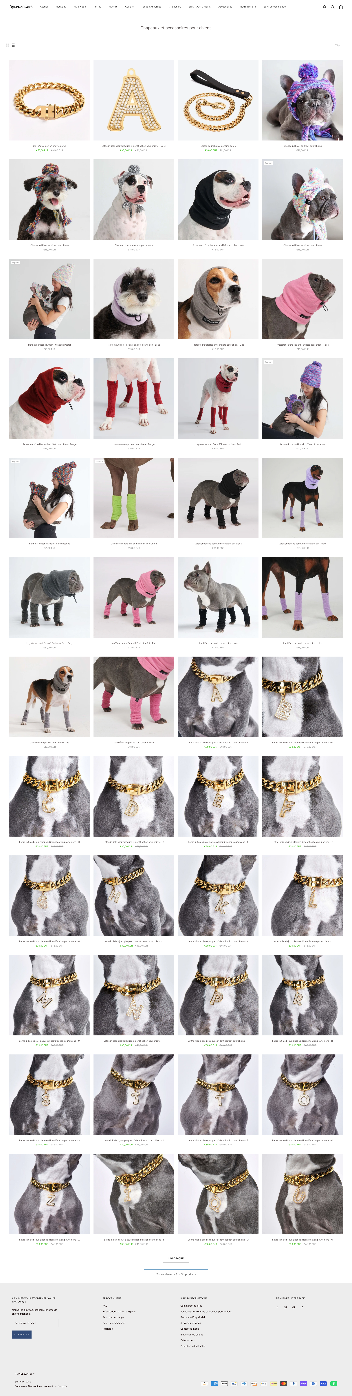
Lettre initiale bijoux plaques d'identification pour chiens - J (134, 1140)
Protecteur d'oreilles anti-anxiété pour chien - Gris (218, 344)
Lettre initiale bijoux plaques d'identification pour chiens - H (134, 941)
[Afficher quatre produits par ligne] (13, 45)
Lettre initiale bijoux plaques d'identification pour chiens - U (302, 1239)
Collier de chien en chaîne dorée (49, 146)
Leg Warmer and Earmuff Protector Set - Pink (134, 643)
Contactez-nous (189, 1328)
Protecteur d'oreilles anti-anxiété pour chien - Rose (302, 344)
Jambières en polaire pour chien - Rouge (134, 444)
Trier (338, 45)
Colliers (129, 6)
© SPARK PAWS (23, 1381)
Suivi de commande (275, 6)
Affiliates (108, 1328)
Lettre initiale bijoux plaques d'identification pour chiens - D (134, 842)
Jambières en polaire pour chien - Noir (218, 643)
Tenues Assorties (151, 6)
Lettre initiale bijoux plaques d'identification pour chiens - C (49, 842)
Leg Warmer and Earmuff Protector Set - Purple (303, 543)
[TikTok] (302, 1307)
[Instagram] (285, 1307)
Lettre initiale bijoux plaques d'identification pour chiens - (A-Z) (134, 146)
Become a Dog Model (192, 1317)
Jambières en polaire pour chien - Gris (49, 742)
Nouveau (61, 6)
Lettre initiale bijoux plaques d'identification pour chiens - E (218, 842)
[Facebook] (277, 1307)
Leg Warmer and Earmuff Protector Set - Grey (49, 643)
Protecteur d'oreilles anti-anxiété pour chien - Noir (218, 245)
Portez (97, 6)
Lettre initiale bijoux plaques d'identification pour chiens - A (218, 742)
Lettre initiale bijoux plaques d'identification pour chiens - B (302, 742)
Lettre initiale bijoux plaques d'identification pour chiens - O (302, 1140)
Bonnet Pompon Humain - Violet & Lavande (302, 444)
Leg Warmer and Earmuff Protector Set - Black (218, 543)
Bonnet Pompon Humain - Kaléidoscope (49, 543)
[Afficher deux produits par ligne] (7, 45)
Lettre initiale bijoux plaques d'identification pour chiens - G (49, 941)
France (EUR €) (23, 1373)
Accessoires (225, 6)
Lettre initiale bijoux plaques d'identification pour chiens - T (218, 1140)
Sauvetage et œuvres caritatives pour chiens (206, 1311)
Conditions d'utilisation (193, 1346)
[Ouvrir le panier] (341, 7)
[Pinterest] (293, 1307)
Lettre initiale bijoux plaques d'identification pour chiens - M (49, 1040)
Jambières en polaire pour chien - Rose (134, 742)
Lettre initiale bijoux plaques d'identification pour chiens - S (49, 1140)
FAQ (105, 1305)
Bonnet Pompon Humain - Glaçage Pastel (49, 344)
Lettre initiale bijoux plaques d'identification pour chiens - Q (218, 1239)
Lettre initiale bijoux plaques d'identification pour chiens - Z (49, 1239)
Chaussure (175, 6)
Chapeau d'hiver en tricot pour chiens (302, 146)
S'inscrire (21, 1334)
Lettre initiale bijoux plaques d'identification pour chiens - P (218, 1040)
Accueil (44, 6)
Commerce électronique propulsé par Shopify (41, 1386)
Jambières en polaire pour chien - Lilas (302, 643)
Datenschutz (187, 1340)
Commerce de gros (191, 1305)
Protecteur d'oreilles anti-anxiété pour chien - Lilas (134, 344)
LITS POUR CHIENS (200, 6)
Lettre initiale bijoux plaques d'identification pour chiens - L (302, 941)
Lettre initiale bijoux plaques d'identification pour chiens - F (302, 842)
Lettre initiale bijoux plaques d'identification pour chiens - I (134, 1239)
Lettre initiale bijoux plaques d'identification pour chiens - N (134, 1040)
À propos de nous (190, 1323)
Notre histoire (248, 6)
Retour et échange (113, 1317)
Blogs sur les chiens (191, 1334)
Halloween (80, 6)
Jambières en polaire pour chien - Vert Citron (134, 543)
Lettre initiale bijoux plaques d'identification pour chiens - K (218, 941)
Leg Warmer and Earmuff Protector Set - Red (218, 444)
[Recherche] (333, 7)
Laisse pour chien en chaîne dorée (218, 146)
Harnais (113, 6)
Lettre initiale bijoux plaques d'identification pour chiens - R (302, 1040)
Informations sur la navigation (119, 1311)
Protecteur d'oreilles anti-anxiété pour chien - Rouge (49, 444)
